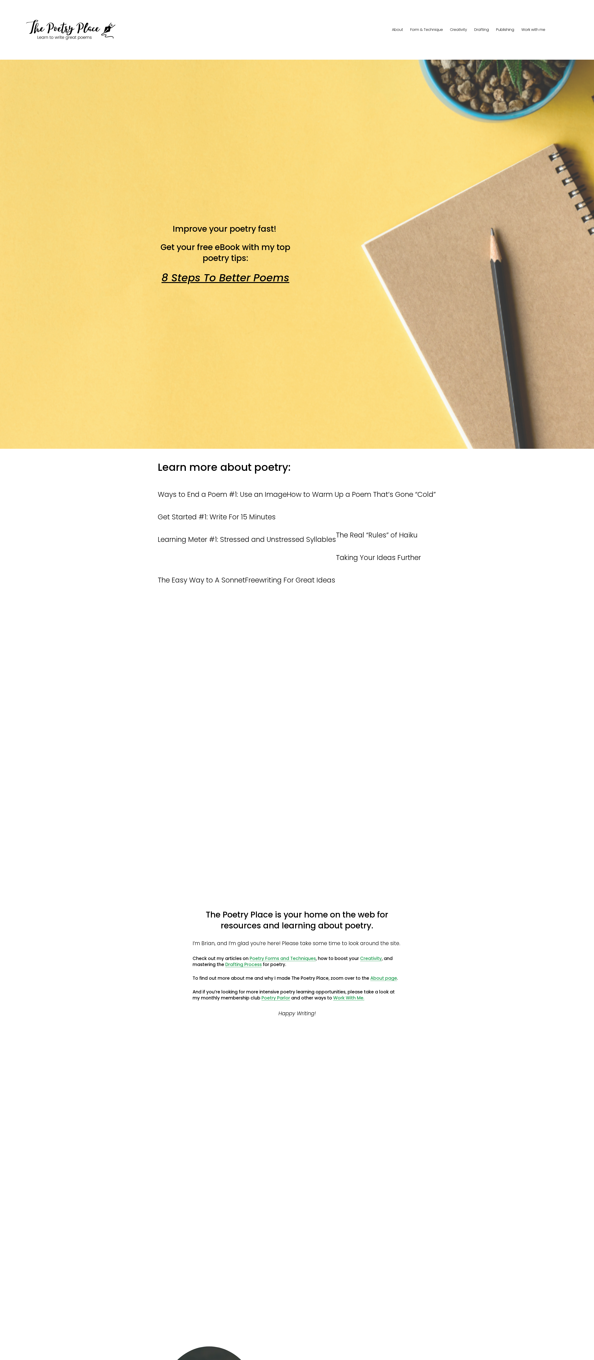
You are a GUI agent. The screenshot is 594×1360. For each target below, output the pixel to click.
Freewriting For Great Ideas (290, 580)
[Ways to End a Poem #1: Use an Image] (222, 484)
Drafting (481, 29)
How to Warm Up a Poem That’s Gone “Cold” (361, 494)
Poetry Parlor (275, 998)
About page (383, 978)
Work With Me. (348, 998)
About (397, 29)
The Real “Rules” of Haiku (377, 535)
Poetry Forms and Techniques (283, 958)
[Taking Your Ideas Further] (378, 547)
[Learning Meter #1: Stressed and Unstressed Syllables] (247, 529)
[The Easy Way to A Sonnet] (201, 570)
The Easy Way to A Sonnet (201, 580)
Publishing (505, 29)
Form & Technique (426, 29)
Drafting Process (243, 964)
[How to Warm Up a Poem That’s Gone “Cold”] (361, 484)
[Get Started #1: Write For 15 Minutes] (217, 507)
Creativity (458, 29)
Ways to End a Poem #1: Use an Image (222, 494)
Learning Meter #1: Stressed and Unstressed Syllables (247, 539)
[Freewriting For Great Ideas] (290, 570)
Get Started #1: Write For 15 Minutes (217, 517)
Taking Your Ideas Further (378, 558)
